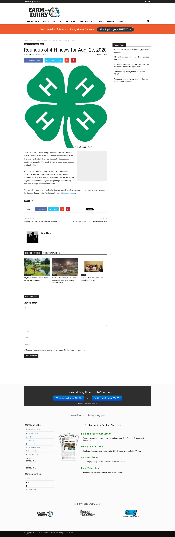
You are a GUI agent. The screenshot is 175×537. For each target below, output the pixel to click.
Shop (121, 21)
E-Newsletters (32, 489)
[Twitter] (149, 1)
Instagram (31, 486)
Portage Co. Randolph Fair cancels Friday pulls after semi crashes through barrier (64, 280)
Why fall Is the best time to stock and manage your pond (131, 58)
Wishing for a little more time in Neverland (40, 222)
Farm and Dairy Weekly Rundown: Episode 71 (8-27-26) (132, 73)
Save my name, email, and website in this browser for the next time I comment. (55, 350)
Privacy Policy (32, 433)
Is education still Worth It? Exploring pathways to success (132, 51)
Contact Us (31, 444)
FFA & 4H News (34, 44)
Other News (30, 55)
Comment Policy (33, 454)
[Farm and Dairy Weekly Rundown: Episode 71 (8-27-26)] (94, 267)
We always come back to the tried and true (90, 222)
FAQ (29, 437)
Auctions (70, 21)
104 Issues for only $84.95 (106, 398)
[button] (148, 21)
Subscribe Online (33, 451)
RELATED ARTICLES (32, 253)
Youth (26, 44)
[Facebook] (146, 1)
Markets (57, 21)
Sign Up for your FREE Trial (115, 29)
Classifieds (85, 21)
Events (98, 21)
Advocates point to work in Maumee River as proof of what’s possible (131, 80)
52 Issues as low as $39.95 (69, 398)
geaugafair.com (69, 193)
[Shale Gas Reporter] (87, 516)
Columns (27, 275)
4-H (32, 201)
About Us (30, 440)
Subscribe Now (32, 21)
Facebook (30, 479)
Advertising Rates (33, 430)
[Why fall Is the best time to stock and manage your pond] (37, 267)
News (44, 21)
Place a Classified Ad (34, 447)
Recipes (110, 21)
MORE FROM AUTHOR (51, 253)
